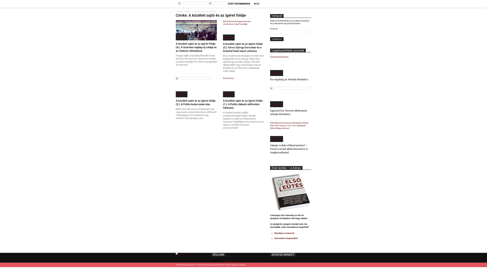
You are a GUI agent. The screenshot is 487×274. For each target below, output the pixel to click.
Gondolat (182, 37)
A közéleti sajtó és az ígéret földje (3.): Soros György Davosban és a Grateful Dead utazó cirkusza (243, 47)
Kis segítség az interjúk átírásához (289, 79)
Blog (256, 4)
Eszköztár (276, 72)
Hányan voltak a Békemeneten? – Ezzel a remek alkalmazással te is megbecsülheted (289, 149)
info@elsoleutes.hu (232, 261)
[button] (308, 4)
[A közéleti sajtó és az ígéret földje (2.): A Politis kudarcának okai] (196, 87)
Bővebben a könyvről (284, 233)
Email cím (274, 29)
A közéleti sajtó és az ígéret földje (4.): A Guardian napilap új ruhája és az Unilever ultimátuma (196, 47)
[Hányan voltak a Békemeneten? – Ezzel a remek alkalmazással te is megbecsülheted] (290, 132)
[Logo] (193, 4)
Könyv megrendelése (239, 4)
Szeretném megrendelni (286, 238)
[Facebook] (306, 11)
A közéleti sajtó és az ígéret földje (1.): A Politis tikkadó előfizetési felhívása (243, 104)
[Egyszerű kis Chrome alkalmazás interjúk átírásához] (290, 97)
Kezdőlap (179, 11)
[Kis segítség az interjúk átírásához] (290, 66)
